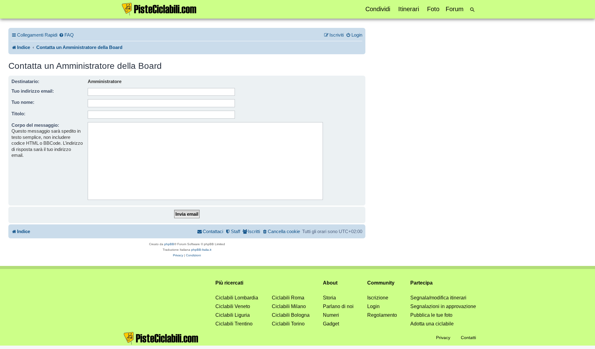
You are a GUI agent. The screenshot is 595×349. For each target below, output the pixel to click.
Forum (455, 9)
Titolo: (18, 113)
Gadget (331, 323)
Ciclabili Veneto (232, 306)
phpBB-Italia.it (201, 249)
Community (380, 282)
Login (373, 306)
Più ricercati (229, 282)
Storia (329, 297)
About (330, 282)
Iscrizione (377, 297)
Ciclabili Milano (289, 306)
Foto (433, 9)
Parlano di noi (338, 306)
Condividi (377, 9)
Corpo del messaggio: (35, 125)
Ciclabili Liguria (232, 315)
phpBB (169, 244)
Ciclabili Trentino (234, 323)
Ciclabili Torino (288, 323)
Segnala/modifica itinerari (438, 297)
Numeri (331, 315)
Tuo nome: (22, 102)
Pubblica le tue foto (431, 315)
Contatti (468, 337)
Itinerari (408, 9)
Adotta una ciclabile (432, 323)
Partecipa (421, 282)
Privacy (443, 337)
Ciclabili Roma (288, 297)
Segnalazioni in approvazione (443, 306)
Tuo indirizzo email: (32, 91)
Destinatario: (25, 81)
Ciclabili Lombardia (236, 297)
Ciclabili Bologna (291, 315)
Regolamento (382, 315)
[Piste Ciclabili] (159, 9)
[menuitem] (66, 35)
